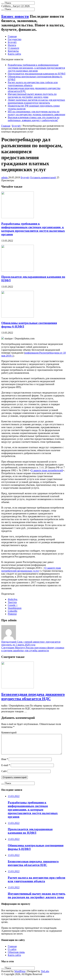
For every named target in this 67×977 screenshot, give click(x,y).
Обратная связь (16, 952)
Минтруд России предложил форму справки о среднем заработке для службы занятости (32, 649)
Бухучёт (12, 42)
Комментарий (9, 732)
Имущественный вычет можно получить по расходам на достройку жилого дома (32, 95)
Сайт (4, 771)
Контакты (13, 51)
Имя (4, 759)
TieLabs (45, 971)
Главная (12, 36)
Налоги (12, 45)
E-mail (5, 765)
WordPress (19, 971)
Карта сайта (14, 53)
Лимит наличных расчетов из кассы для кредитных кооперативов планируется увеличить (36, 101)
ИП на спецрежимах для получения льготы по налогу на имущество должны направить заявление (36, 113)
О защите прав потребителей (47, 470)
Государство (14, 39)
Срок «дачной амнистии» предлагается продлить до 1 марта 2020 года (30, 643)
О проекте (13, 48)
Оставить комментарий (43, 177)
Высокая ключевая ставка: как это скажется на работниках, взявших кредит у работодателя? (33, 119)
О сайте (12, 949)
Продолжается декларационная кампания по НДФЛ (36, 73)
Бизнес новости (15, 16)
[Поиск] (2, 3)
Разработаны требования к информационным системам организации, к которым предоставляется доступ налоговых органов (36, 68)
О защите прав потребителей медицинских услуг (31, 569)
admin (4, 177)
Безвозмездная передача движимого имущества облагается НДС (33, 696)
